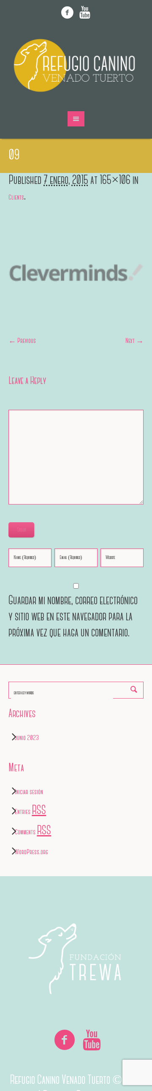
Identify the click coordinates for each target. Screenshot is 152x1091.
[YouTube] (85, 12)
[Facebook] (67, 12)
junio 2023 (27, 738)
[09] (76, 272)
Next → (134, 341)
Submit (21, 529)
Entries (30, 812)
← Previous (22, 341)
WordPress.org (31, 852)
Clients (16, 198)
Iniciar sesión (29, 792)
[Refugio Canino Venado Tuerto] (76, 66)
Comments (33, 832)
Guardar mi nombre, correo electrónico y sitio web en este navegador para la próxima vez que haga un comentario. (73, 616)
